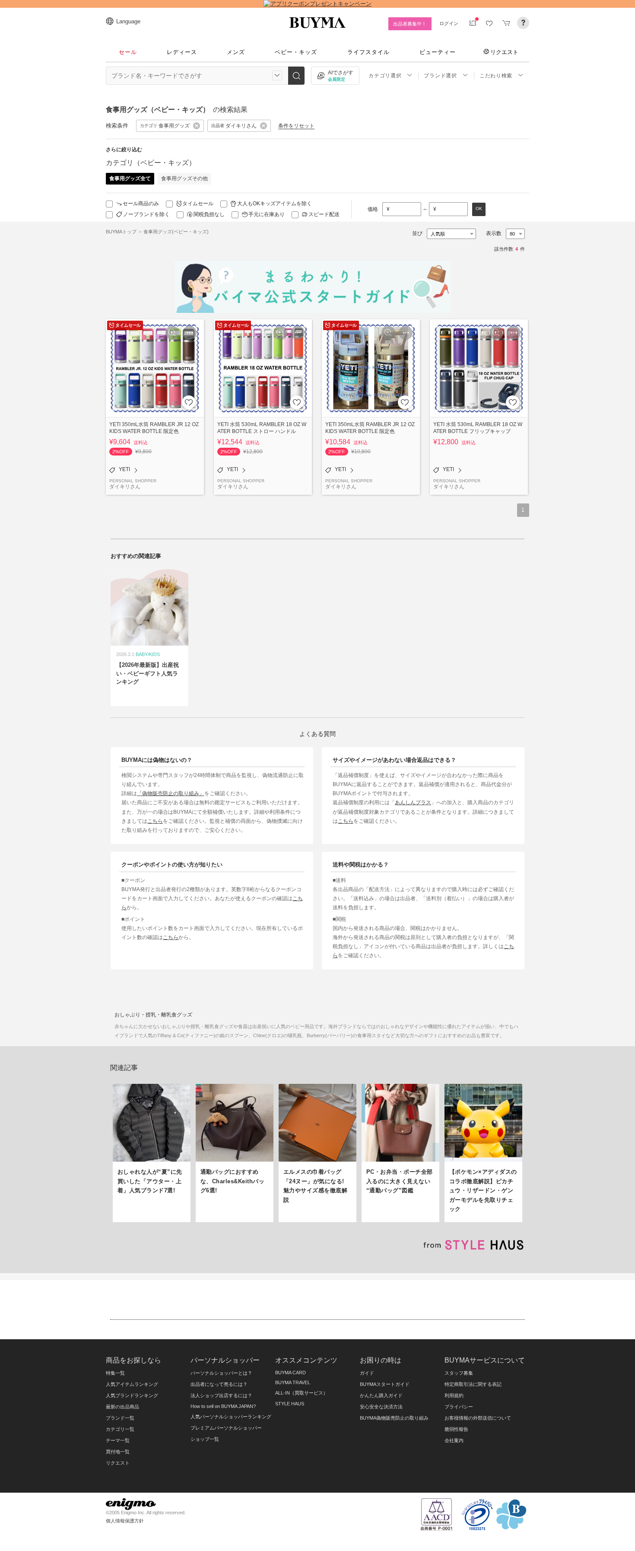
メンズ (236, 52)
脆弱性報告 (456, 1429)
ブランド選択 (440, 76)
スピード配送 (324, 214)
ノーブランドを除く (146, 214)
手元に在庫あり (266, 214)
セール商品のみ (141, 204)
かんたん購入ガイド (381, 1395)
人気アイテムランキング (132, 1384)
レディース (182, 52)
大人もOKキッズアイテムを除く (274, 204)
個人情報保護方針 (125, 1520)
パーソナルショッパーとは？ (221, 1373)
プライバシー (458, 1406)
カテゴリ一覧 (120, 1429)
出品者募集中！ (409, 23)
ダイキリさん (124, 486)
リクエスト (504, 52)
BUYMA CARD (290, 1372)
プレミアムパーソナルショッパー (226, 1427)
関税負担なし (209, 214)
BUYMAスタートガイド (385, 1384)
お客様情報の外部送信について (477, 1417)
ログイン (448, 23)
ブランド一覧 (120, 1417)
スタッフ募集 (458, 1373)
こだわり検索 (495, 76)
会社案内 (454, 1440)
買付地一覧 (118, 1451)
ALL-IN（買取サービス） (301, 1392)
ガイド (367, 1373)
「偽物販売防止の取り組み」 (170, 793)
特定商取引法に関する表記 (473, 1384)
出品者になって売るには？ (219, 1384)
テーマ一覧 (118, 1440)
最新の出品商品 (122, 1406)
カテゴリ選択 (384, 76)
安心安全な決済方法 (381, 1406)
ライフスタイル (368, 52)
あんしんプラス (413, 802)
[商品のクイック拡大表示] (172, 333)
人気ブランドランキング (132, 1395)
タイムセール (197, 204)
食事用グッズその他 (184, 178)
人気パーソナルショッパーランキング (230, 1416)
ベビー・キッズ (296, 52)
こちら (155, 821)
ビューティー (437, 52)
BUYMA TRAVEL (292, 1382)
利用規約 (454, 1395)
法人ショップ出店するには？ (221, 1395)
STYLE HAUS (289, 1403)
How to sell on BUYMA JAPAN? (223, 1406)
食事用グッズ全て (130, 178)
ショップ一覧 (204, 1439)
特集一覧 (115, 1373)
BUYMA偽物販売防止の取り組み (394, 1417)
